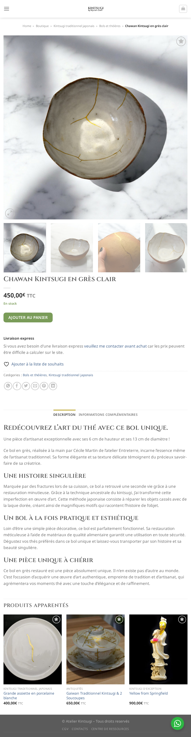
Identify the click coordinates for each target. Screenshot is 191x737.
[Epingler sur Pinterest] (44, 386)
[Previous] (13, 127)
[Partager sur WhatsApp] (8, 386)
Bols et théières (109, 26)
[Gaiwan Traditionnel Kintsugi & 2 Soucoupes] (95, 649)
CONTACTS (80, 729)
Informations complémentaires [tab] (108, 414)
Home (27, 26)
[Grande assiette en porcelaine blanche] (32, 649)
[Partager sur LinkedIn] (53, 386)
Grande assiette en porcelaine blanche (28, 695)
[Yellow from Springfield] (158, 649)
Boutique (42, 26)
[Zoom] (10, 213)
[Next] (178, 127)
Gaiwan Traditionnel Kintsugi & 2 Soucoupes (94, 695)
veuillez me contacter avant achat (115, 346)
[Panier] (183, 9)
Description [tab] (64, 414)
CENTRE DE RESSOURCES (110, 729)
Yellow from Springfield (148, 693)
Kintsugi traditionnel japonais (74, 26)
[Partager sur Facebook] (17, 386)
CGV (65, 729)
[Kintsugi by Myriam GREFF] (96, 9)
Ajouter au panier (28, 317)
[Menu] (6, 9)
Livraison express (18, 338)
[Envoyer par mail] (35, 386)
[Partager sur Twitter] (26, 386)
